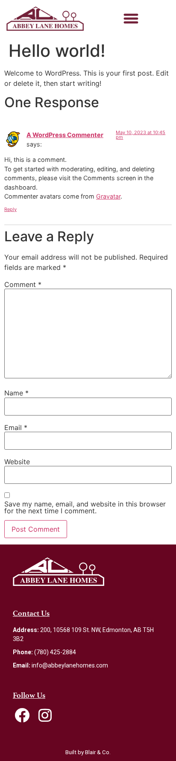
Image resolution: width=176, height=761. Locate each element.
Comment (22, 284)
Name (16, 392)
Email (15, 427)
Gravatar (108, 196)
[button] (131, 19)
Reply (10, 209)
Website (17, 461)
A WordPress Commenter (64, 134)
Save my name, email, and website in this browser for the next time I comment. (85, 507)
